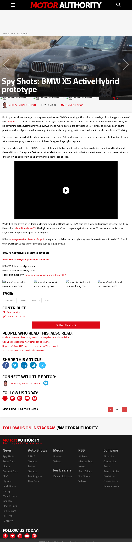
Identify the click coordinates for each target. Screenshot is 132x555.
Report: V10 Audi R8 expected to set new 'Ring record (30, 346)
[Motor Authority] (66, 5)
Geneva (32, 471)
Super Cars (9, 461)
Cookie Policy (111, 481)
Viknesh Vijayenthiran (22, 105)
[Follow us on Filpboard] (34, 398)
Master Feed (85, 461)
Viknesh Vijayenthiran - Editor (25, 383)
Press (106, 466)
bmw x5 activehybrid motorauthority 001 (45, 275)
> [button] (124, 409)
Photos (57, 456)
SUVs (47, 300)
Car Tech (8, 515)
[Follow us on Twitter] (12, 398)
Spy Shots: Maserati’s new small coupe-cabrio (26, 342)
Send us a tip (13, 312)
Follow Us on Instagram (50, 428)
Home (6, 33)
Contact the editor (15, 316)
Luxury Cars (9, 510)
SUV (5, 476)
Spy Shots (23, 33)
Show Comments (66, 325)
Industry (7, 500)
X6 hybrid (11, 121)
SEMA (31, 456)
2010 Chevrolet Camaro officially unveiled (23, 350)
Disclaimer (109, 476)
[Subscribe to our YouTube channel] (27, 398)
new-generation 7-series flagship (27, 239)
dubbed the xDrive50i (25, 228)
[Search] (119, 5)
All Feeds (83, 456)
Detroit (32, 466)
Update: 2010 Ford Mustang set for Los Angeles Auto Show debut (35, 337)
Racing (6, 491)
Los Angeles (35, 476)
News (14, 33)
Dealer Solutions (62, 476)
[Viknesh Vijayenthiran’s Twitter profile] (43, 383)
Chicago (32, 461)
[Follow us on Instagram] (19, 398)
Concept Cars (10, 471)
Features (8, 520)
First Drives (9, 486)
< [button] (111, 409)
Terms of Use (111, 471)
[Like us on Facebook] (5, 398)
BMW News (9, 300)
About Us (108, 456)
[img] (5, 365)
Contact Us (110, 461)
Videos (6, 466)
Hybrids (23, 300)
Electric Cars (10, 505)
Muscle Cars (10, 496)
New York (33, 481)
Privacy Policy (111, 486)
